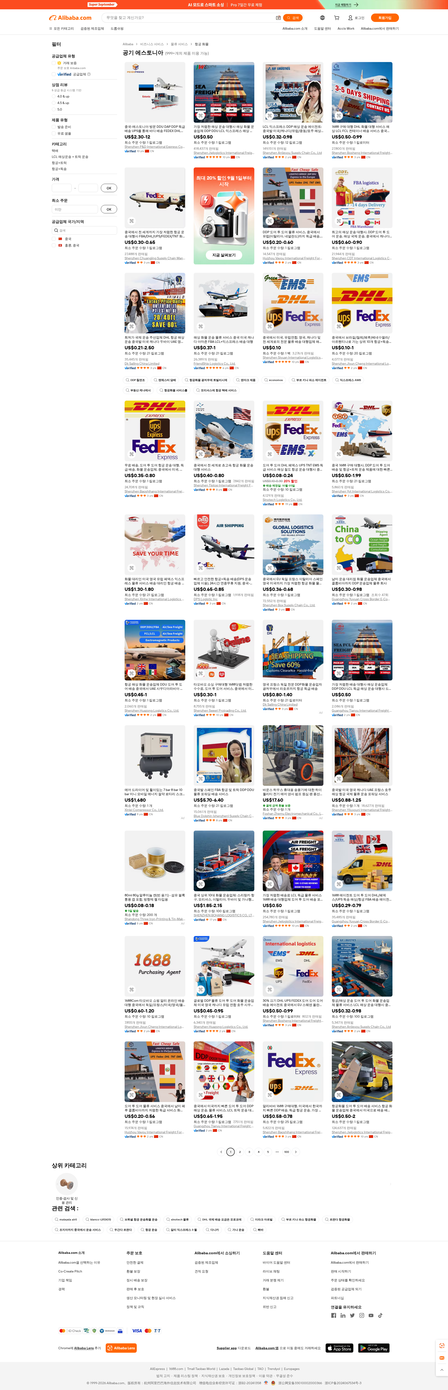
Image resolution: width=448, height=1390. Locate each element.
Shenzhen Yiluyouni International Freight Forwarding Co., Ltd (362, 810)
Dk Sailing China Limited (142, 363)
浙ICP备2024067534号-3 (343, 1383)
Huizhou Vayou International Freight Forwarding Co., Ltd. (293, 258)
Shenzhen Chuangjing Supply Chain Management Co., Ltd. (155, 258)
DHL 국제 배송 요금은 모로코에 (222, 1219)
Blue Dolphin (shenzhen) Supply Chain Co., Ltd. (224, 816)
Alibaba (128, 44)
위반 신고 (269, 1307)
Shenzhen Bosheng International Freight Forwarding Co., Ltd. (362, 153)
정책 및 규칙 (135, 1307)
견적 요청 (201, 1271)
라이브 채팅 (271, 1271)
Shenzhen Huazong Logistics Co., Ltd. (152, 710)
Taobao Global (243, 1369)
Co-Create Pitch (70, 1271)
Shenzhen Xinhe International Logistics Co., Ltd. (155, 599)
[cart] (337, 18)
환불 (266, 1289)
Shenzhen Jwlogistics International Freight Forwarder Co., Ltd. (224, 153)
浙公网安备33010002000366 (300, 1383)
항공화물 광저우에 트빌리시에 (208, 380)
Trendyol (273, 1369)
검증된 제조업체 (206, 1262)
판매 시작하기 (341, 1271)
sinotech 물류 (180, 1219)
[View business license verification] (266, 1383)
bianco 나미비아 (100, 1219)
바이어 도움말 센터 (276, 1262)
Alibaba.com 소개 (71, 1253)
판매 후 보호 (135, 1289)
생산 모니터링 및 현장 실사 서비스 (151, 1298)
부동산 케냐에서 (140, 390)
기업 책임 (65, 1280)
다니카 (214, 1229)
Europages (292, 1369)
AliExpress (157, 1369)
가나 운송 (238, 1229)
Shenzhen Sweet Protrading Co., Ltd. (220, 710)
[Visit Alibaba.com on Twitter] (352, 1315)
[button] (278, 18)
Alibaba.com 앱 (267, 1348)
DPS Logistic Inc (206, 599)
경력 (61, 1289)
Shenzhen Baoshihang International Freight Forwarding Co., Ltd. (155, 491)
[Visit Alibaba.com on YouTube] (371, 1315)
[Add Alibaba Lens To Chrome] (121, 1348)
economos (276, 380)
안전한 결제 (135, 1262)
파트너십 (337, 1298)
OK (109, 188)
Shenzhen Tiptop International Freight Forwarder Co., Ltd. (224, 485)
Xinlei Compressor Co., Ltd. (144, 810)
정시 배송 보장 (136, 1280)
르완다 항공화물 (340, 1219)
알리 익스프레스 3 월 (184, 1229)
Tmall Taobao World (201, 1369)
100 (286, 1152)
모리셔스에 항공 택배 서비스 (219, 390)
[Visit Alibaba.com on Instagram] (361, 1315)
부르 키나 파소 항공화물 (301, 1219)
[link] (442, 1346)
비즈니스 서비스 (152, 44)
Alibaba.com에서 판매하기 (350, 1262)
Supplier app (227, 1348)
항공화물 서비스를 (175, 390)
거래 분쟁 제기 (273, 1280)
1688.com (176, 1369)
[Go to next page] (296, 1152)
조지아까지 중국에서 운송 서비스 (80, 1229)
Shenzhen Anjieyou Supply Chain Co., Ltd (292, 153)
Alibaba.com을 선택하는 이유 (79, 1262)
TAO (260, 1369)
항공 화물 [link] (202, 44)
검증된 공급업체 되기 (346, 1289)
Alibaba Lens (84, 1348)
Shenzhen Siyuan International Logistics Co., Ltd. (293, 357)
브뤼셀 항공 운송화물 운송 (141, 1219)
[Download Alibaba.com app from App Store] (340, 1348)
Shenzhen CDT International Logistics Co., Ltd (362, 258)
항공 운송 (151, 1229)
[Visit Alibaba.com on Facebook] (333, 1315)
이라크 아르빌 (264, 1219)
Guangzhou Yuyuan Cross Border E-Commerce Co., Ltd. (362, 599)
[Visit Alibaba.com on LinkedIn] (343, 1315)
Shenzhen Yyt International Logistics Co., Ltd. (362, 491)
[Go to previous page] (221, 1152)
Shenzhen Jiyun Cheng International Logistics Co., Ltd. (362, 363)
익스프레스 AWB (350, 380)
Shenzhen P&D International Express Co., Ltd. (155, 147)
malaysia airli (68, 1219)
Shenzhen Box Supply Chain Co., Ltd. (289, 605)
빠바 (260, 1229)
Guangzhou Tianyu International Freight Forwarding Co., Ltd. (362, 710)
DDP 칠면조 (137, 380)
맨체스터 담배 (167, 380)
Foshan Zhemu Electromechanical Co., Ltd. (293, 813)
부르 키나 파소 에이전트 (311, 380)
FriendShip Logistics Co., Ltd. (214, 363)
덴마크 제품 (248, 380)
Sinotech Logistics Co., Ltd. (282, 500)
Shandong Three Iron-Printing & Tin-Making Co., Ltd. (155, 919)
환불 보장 (133, 1271)
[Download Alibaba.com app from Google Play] (374, 1348)
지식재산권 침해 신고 (278, 1298)
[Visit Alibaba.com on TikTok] (380, 1315)
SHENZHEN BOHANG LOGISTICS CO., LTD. (224, 915)
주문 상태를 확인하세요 (348, 1280)
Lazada (224, 1369)
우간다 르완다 (123, 1229)
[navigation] (84, 598)
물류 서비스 (179, 44)
